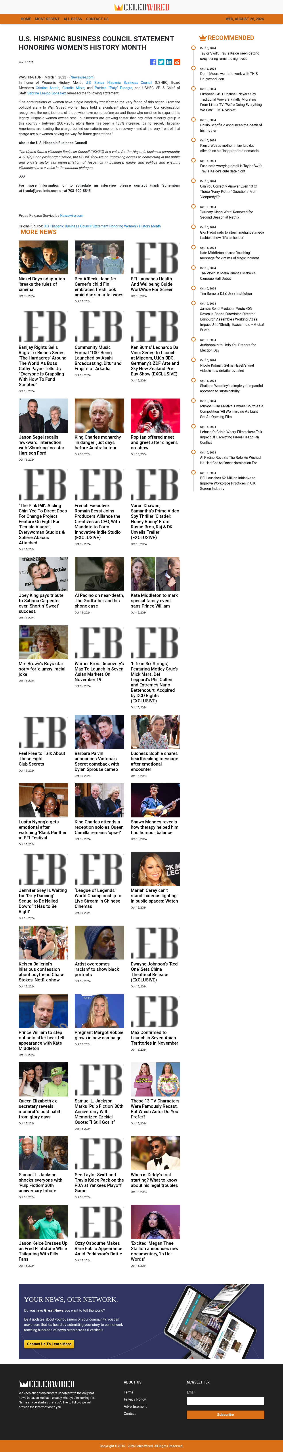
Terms (129, 1392)
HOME (26, 19)
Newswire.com (82, 77)
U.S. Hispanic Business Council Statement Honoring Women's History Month (103, 226)
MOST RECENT (47, 19)
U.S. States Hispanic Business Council (119, 82)
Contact (130, 1413)
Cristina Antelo (47, 88)
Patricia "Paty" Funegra (113, 88)
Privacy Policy (135, 1399)
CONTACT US (97, 19)
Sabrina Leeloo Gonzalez (46, 93)
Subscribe (225, 1415)
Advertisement (135, 1406)
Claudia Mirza (73, 88)
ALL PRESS (73, 19)
